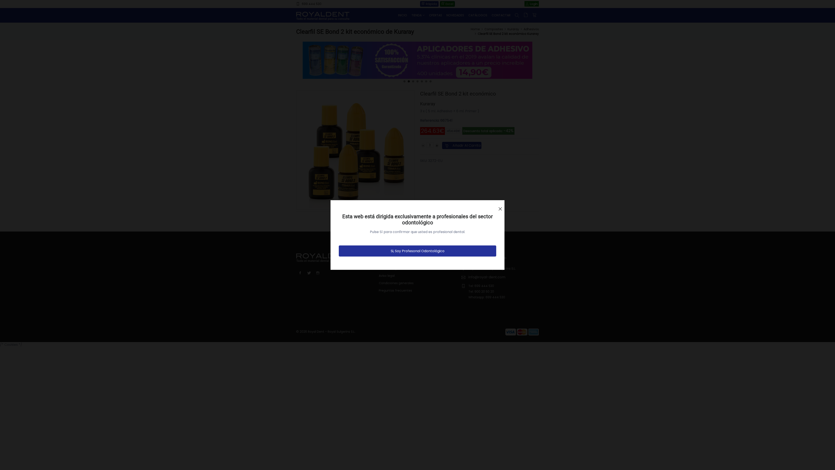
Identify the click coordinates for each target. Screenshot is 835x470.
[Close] (500, 207)
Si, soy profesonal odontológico (417, 250)
